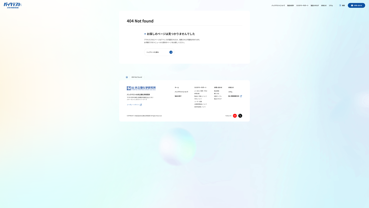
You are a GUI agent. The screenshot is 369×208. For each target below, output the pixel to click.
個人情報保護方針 (233, 96)
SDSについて (198, 99)
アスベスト (233, 64)
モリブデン (131, 74)
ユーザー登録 (198, 101)
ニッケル (130, 68)
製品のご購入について (200, 96)
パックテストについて (181, 92)
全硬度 (151, 64)
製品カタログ (218, 99)
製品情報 (216, 91)
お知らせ (231, 87)
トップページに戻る (153, 52)
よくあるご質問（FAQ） (201, 91)
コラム (230, 92)
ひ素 (217, 64)
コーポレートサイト (133, 105)
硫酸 (173, 65)
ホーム (177, 87)
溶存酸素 (233, 71)
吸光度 (232, 68)
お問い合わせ (218, 87)
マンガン (130, 71)
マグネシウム (153, 67)
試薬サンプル (218, 96)
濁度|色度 (219, 71)
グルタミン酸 (220, 68)
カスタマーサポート (200, 87)
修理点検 (196, 93)
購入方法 (216, 93)
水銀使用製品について (200, 104)
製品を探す (178, 96)
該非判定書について (200, 107)
